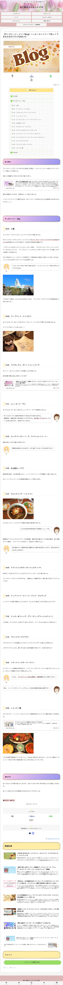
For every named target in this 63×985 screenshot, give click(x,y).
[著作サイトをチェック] (30, 833)
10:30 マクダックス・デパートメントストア (24, 112)
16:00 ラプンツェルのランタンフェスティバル (24, 130)
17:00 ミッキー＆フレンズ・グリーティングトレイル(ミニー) (28, 137)
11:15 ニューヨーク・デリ (19, 116)
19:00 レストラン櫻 (17, 148)
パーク (13, 800)
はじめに (15, 96)
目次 (30, 90)
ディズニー (7, 800)
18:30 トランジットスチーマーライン (22, 144)
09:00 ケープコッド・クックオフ (21, 109)
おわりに (15, 152)
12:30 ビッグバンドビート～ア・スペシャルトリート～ (27, 119)
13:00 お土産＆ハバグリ (18, 123)
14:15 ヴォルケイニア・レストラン (21, 126)
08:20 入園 (15, 105)
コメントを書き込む (32, 962)
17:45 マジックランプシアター (20, 140)
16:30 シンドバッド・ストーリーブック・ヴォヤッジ (26, 133)
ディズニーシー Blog (19, 100)
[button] (31, 79)
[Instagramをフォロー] (33, 833)
